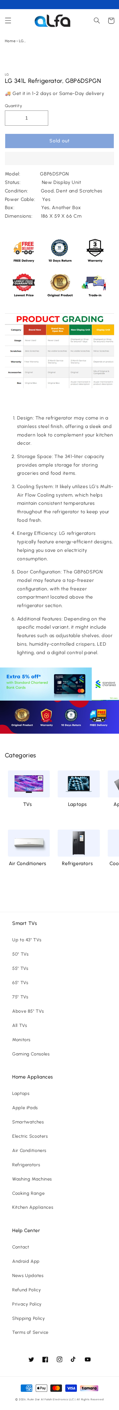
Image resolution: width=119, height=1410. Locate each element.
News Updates (28, 1275)
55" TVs (20, 968)
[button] (59, 159)
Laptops (77, 804)
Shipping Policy (28, 1318)
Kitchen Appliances (32, 1207)
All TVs (19, 1025)
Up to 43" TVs (26, 940)
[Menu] (8, 21)
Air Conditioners (28, 863)
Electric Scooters (30, 1136)
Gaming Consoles (30, 1054)
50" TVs (20, 954)
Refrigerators (77, 863)
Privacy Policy (27, 1304)
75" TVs (20, 997)
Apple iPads (25, 1107)
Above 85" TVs (28, 1011)
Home (10, 41)
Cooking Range (28, 1193)
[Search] (97, 21)
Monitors (21, 1039)
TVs (27, 804)
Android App (26, 1261)
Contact (20, 1247)
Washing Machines (32, 1179)
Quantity (13, 105)
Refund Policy (26, 1290)
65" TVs (20, 982)
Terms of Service (30, 1332)
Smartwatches (28, 1122)
